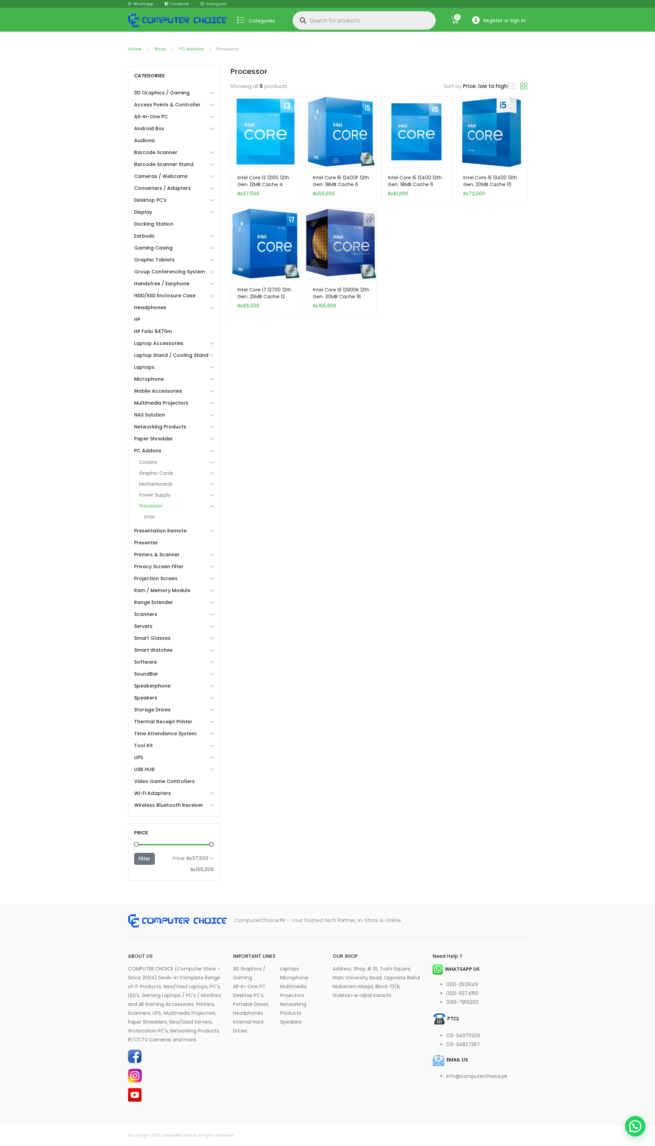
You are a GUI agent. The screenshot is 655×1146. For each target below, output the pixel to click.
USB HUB (144, 769)
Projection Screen (155, 578)
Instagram (216, 3)
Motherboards (156, 484)
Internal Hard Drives (248, 1026)
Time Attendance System (165, 733)
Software (145, 662)
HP (137, 319)
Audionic (145, 140)
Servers (143, 626)
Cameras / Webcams (161, 176)
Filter (144, 858)
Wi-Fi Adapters (152, 793)
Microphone (149, 379)
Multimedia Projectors (161, 402)
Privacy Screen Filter (159, 566)
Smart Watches (153, 650)
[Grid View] (523, 86)
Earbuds (144, 235)
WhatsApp (143, 3)
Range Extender (153, 602)
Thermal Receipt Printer (163, 721)
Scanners (145, 614)
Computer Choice (179, 1135)
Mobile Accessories (158, 391)
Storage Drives (152, 709)
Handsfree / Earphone (161, 283)
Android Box (149, 128)
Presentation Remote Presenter (160, 536)
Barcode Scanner (155, 152)
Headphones (150, 307)
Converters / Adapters (162, 188)
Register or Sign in (504, 20)
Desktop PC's (150, 200)
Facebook (179, 3)
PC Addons (191, 49)
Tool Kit (143, 745)
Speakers (145, 697)
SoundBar (146, 673)
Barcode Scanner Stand (163, 164)
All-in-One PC (151, 116)
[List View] (511, 86)
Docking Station (153, 224)
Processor (150, 505)
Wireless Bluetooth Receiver (168, 805)
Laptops (144, 367)
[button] (635, 1126)
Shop (160, 49)
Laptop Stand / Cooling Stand (171, 355)
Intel (149, 516)
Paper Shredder (153, 438)
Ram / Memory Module (162, 590)
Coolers (148, 462)
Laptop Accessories (159, 343)
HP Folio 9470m (153, 331)
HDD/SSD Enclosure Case (164, 295)
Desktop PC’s (248, 995)
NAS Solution (149, 414)
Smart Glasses (152, 638)
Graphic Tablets (154, 259)
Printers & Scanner (157, 554)
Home (135, 49)
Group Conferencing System (169, 271)
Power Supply (155, 495)
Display (143, 212)
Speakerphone (152, 685)
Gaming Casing (153, 247)
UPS (138, 757)
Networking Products (160, 426)
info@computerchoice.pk (476, 1076)
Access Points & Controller (167, 104)
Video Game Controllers (164, 781)
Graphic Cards (156, 473)
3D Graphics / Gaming (162, 92)
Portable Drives (250, 1004)
